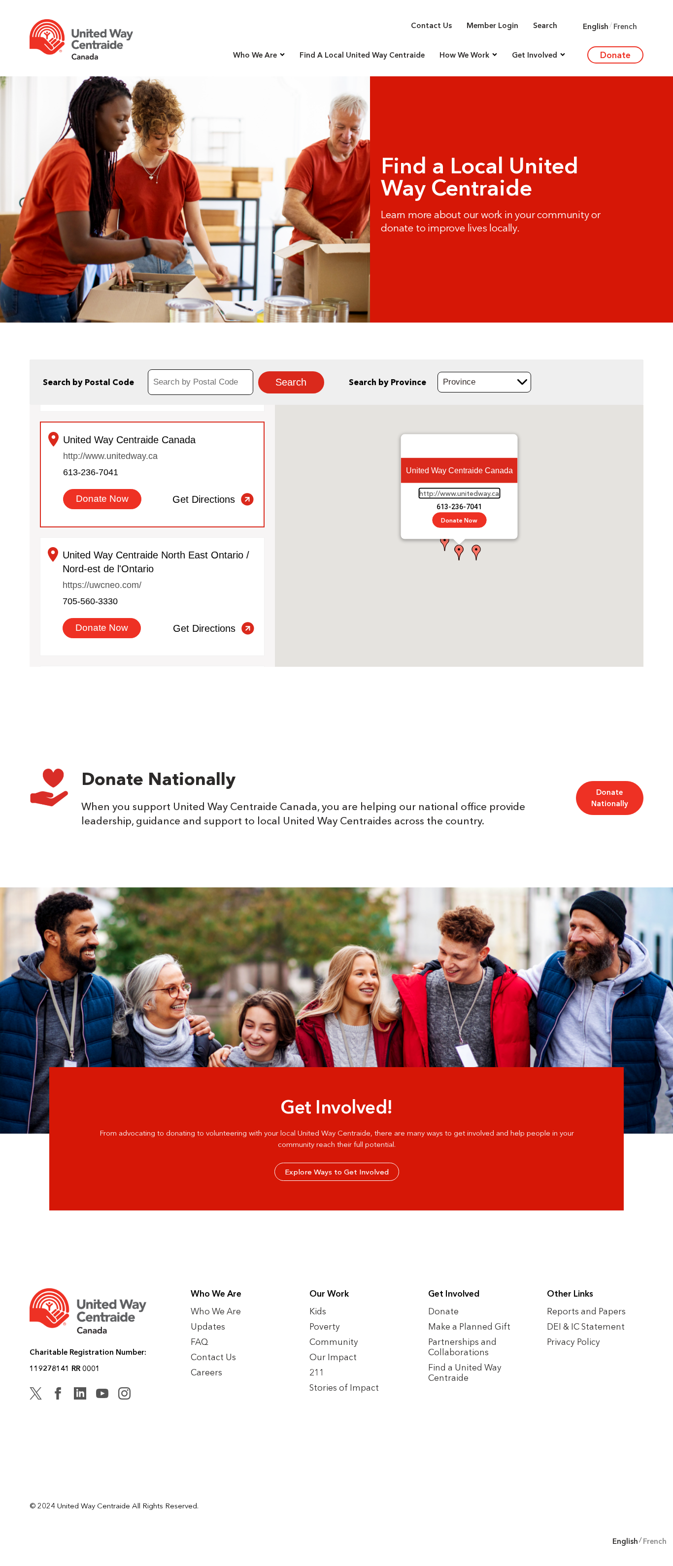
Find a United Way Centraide (465, 1372)
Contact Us (431, 25)
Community (333, 1342)
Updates (208, 1326)
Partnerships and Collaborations (462, 1347)
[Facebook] (58, 1395)
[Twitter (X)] (36, 1395)
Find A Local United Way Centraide (362, 55)
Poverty (324, 1326)
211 (316, 1372)
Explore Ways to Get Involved (337, 1171)
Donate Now (459, 520)
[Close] (506, 446)
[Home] (81, 39)
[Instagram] (124, 1395)
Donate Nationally (609, 797)
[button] (259, 55)
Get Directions (203, 499)
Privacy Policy (573, 1342)
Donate (615, 55)
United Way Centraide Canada (129, 439)
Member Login (492, 25)
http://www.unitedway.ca (459, 493)
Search (291, 382)
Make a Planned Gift (469, 1326)
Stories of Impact (344, 1387)
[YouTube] (102, 1395)
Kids (317, 1311)
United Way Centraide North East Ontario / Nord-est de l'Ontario (156, 562)
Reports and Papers (586, 1311)
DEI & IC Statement (586, 1326)
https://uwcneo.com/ (102, 585)
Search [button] (545, 25)
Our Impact (333, 1357)
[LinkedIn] (80, 1395)
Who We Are (216, 1311)
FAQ (199, 1342)
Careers (206, 1372)
